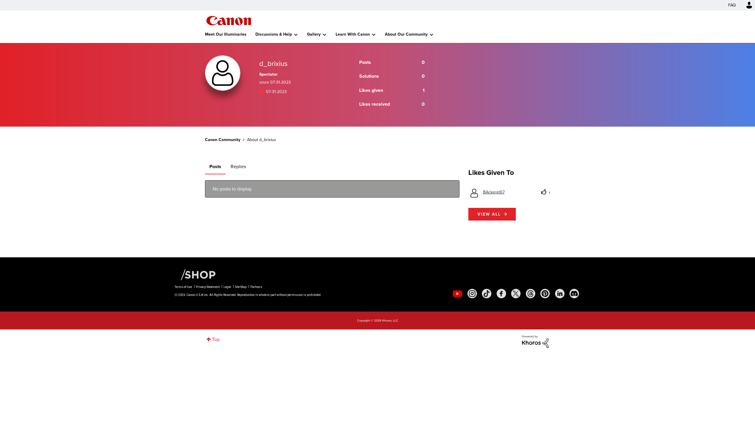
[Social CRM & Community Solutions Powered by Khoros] (535, 341)
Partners (256, 287)
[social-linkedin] (559, 293)
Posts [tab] (215, 166)
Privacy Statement (208, 287)
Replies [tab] (238, 166)
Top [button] (215, 339)
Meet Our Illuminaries (226, 34)
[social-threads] (530, 293)
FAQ (732, 5)
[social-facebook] (501, 293)
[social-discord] (574, 293)
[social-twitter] (516, 293)
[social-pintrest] (545, 293)
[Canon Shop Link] (195, 274)
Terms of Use (183, 287)
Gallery (314, 34)
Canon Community (228, 21)
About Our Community (406, 34)
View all (489, 214)
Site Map (241, 287)
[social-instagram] (472, 293)
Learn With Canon (353, 34)
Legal (227, 287)
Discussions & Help (273, 34)
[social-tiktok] (486, 293)
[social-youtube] (457, 293)
